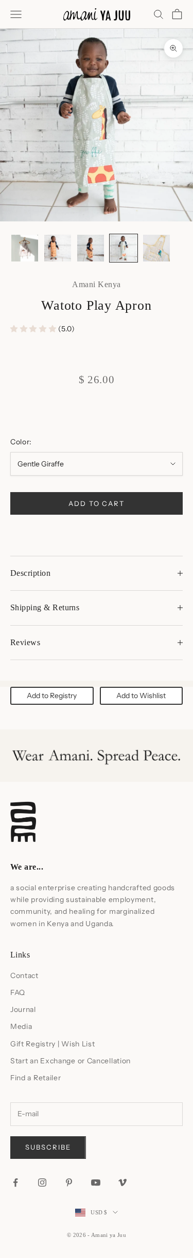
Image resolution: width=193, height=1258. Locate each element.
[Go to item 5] (156, 248)
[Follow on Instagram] (42, 1182)
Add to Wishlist (141, 695)
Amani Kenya (96, 284)
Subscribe (48, 1147)
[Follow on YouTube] (96, 1182)
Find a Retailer (35, 1077)
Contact (24, 975)
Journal (23, 1009)
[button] (34, 328)
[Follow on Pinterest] (69, 1182)
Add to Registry (52, 695)
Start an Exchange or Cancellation (70, 1060)
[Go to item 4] (123, 248)
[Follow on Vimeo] (122, 1182)
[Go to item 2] (57, 248)
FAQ (17, 992)
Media (21, 1026)
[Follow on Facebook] (15, 1182)
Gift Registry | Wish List (52, 1043)
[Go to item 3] (90, 248)
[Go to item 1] (24, 248)
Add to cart (96, 503)
